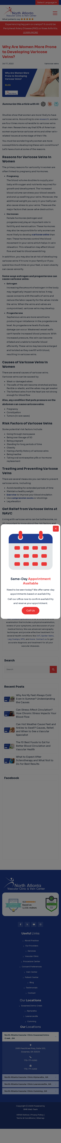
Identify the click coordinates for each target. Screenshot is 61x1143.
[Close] (56, 529)
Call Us (30, 610)
